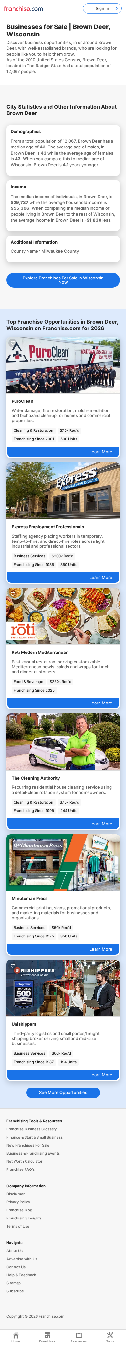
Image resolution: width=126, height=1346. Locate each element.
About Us (14, 1251)
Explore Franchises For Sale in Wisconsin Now (63, 280)
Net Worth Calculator (24, 1161)
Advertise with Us (21, 1259)
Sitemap (13, 1283)
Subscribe (15, 1291)
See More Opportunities (63, 1092)
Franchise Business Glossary (31, 1129)
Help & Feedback (21, 1275)
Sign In (102, 8)
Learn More (100, 451)
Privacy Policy (18, 1202)
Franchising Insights (24, 1218)
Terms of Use (17, 1226)
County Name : (26, 251)
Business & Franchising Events (33, 1153)
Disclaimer (15, 1194)
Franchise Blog (19, 1210)
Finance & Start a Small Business (34, 1137)
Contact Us (16, 1267)
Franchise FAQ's (20, 1169)
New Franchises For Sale (27, 1145)
